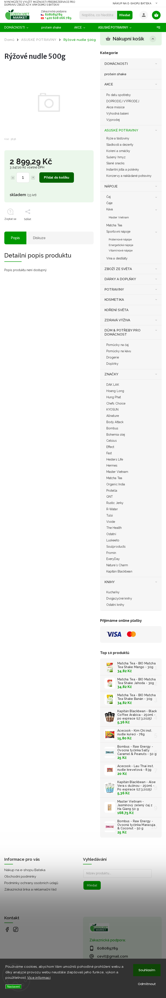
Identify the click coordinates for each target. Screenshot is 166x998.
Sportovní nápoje (118, 231)
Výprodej (113, 120)
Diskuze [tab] (39, 238)
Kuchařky (113, 592)
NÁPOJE (111, 186)
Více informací (39, 978)
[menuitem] (19, 27)
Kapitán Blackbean (119, 571)
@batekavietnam (15, 929)
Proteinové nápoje (120, 239)
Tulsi (109, 515)
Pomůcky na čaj (117, 345)
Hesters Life (114, 459)
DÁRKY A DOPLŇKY (120, 279)
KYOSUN (112, 409)
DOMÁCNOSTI (116, 64)
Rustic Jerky (114, 503)
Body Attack (114, 422)
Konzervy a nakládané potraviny (129, 176)
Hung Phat (113, 397)
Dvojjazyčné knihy (119, 598)
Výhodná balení (117, 113)
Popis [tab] (15, 238)
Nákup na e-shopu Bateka (132, 3)
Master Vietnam (119, 217)
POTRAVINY (114, 289)
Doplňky (112, 363)
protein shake (115, 74)
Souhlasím (147, 970)
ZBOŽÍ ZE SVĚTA (118, 269)
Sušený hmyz (116, 157)
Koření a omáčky (118, 151)
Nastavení (13, 986)
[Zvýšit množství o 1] (33, 178)
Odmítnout (147, 984)
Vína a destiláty (117, 258)
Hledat (124, 15)
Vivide (110, 521)
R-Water (112, 509)
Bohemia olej (115, 434)
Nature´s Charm (117, 565)
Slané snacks (115, 163)
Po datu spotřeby (118, 95)
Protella (111, 490)
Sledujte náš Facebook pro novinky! (7, 929)
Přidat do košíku (56, 177)
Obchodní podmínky (20, 876)
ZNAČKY (111, 374)
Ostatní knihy (115, 604)
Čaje (109, 203)
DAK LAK (112, 384)
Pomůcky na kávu (118, 351)
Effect (110, 447)
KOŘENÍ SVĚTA (116, 310)
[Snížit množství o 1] (13, 178)
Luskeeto (112, 540)
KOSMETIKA (114, 300)
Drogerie (112, 357)
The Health (114, 527)
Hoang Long (115, 391)
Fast (109, 453)
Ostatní (111, 534)
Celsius (111, 440)
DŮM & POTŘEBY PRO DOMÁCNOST (122, 332)
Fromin (111, 553)
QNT (109, 496)
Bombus (112, 428)
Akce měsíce (115, 107)
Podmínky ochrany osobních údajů (31, 883)
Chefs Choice (115, 403)
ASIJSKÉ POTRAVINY (121, 130)
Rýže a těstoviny (117, 138)
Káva (109, 209)
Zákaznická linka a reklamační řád (30, 889)
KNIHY (109, 582)
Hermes (112, 465)
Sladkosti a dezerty (119, 144)
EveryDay (113, 559)
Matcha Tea (114, 225)
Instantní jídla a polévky (122, 169)
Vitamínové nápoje (120, 250)
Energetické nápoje (121, 245)
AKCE (108, 84)
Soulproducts (116, 546)
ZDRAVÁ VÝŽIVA (117, 320)
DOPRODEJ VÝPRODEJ (122, 101)
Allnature (112, 415)
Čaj (108, 196)
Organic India (115, 484)
